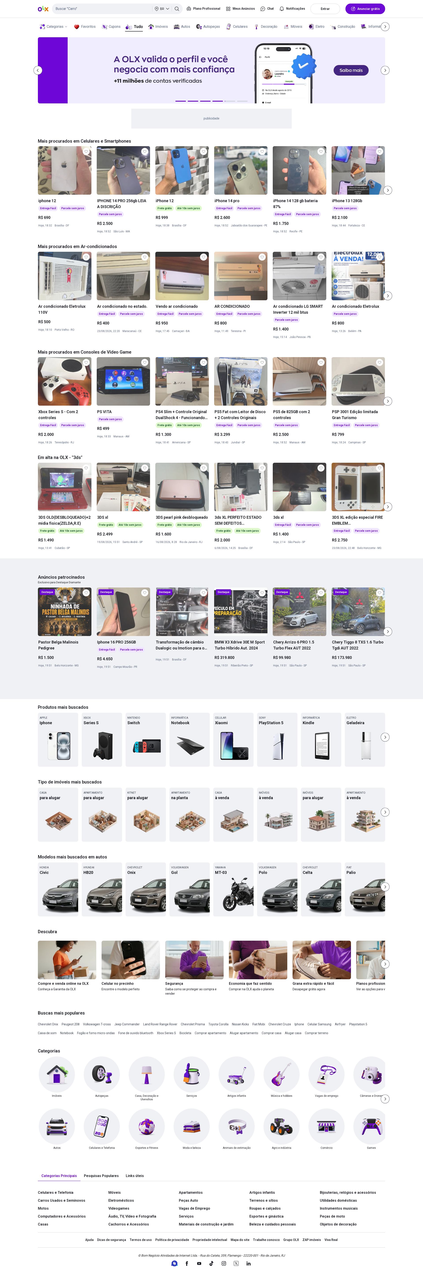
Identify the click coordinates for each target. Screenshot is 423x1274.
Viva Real (331, 1240)
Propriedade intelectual (210, 1240)
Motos (43, 1208)
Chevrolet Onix (48, 1024)
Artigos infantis (262, 1192)
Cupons (115, 26)
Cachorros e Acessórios (128, 1224)
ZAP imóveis (311, 1240)
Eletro (320, 26)
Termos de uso (141, 1240)
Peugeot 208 (71, 1024)
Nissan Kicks (240, 1024)
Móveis (296, 26)
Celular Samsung (319, 1024)
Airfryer (340, 1024)
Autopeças (211, 26)
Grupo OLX (291, 1240)
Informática (377, 26)
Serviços (186, 1216)
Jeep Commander (127, 1024)
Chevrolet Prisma (193, 1024)
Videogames (118, 1208)
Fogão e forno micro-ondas (96, 1033)
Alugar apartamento (244, 1033)
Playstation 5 (358, 1024)
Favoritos (88, 26)
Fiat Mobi (258, 1024)
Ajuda (89, 1240)
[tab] (59, 1176)
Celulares (240, 26)
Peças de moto (332, 1216)
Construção (346, 26)
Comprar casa (271, 1033)
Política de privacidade (172, 1240)
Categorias (55, 26)
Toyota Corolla (218, 1024)
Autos (185, 26)
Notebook (67, 1033)
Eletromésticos (121, 1200)
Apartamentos (191, 1192)
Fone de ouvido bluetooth (135, 1033)
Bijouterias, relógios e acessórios (348, 1192)
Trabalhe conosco (266, 1240)
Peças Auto (188, 1200)
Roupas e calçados (265, 1208)
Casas (43, 1224)
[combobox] (117, 9)
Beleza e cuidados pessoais (272, 1224)
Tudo (138, 26)
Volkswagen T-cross (97, 1024)
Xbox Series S (166, 1033)
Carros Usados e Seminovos (61, 1200)
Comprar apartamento (210, 1033)
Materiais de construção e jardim (206, 1224)
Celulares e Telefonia (55, 1192)
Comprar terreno (316, 1033)
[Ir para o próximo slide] (387, 190)
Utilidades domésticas (338, 1200)
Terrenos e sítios (263, 1200)
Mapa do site (240, 1240)
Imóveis (161, 26)
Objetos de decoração (338, 1224)
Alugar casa (293, 1033)
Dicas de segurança (111, 1240)
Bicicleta (185, 1033)
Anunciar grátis (368, 9)
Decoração (269, 26)
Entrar (325, 9)
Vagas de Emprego (194, 1208)
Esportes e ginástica (266, 1216)
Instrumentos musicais (339, 1208)
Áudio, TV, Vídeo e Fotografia (132, 1216)
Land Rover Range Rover (160, 1024)
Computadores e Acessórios (62, 1216)
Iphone (299, 1024)
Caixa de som (47, 1033)
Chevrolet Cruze (280, 1024)
